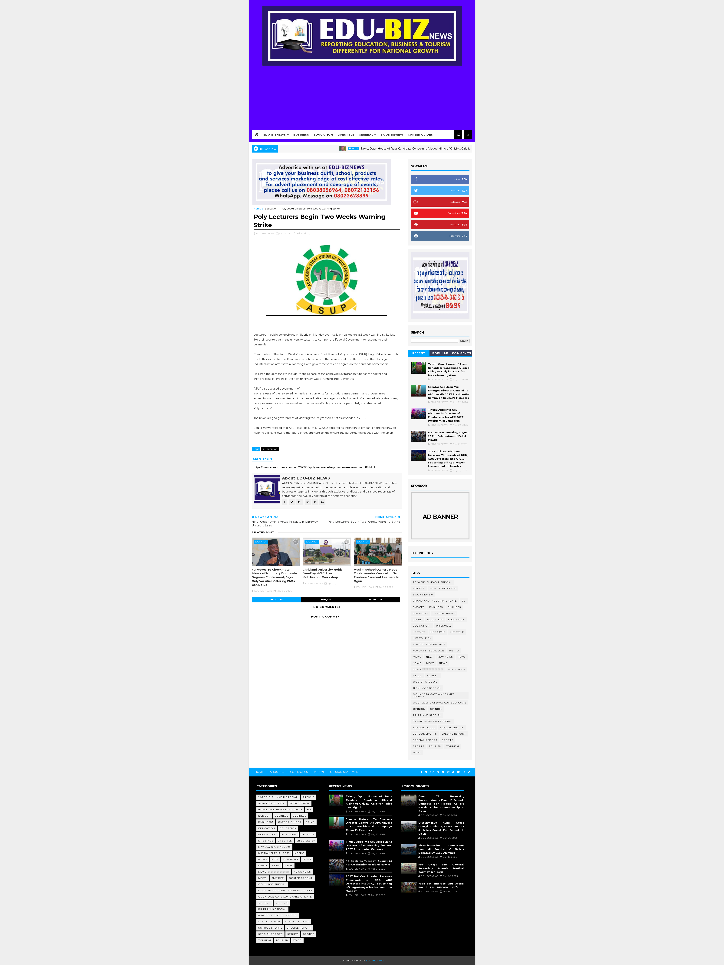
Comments (461, 353)
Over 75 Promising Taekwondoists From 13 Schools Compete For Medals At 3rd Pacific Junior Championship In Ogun (441, 803)
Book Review (392, 134)
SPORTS (418, 746)
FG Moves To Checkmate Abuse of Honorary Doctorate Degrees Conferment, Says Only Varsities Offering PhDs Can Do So (274, 577)
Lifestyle (345, 134)
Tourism (435, 746)
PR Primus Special (427, 715)
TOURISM (452, 746)
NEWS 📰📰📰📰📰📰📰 (428, 669)
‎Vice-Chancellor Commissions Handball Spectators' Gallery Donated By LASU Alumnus (441, 849)
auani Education (442, 588)
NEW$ (462, 656)
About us (277, 772)
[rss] (453, 772)
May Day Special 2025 (429, 644)
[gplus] (432, 772)
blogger (276, 599)
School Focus (424, 727)
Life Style (437, 632)
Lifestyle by (422, 638)
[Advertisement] (362, 95)
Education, (303, 233)
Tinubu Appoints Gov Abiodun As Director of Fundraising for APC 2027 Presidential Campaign (369, 845)
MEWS (417, 656)
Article (419, 588)
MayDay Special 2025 (428, 650)
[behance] (458, 772)
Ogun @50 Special (427, 688)
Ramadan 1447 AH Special (432, 721)
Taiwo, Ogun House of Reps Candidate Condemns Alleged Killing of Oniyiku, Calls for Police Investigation (383, 148)
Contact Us (299, 772)
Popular (440, 353)
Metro (454, 650)
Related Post (263, 532)
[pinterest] (438, 772)
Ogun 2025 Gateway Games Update (439, 702)
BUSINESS (454, 607)
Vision (319, 772)
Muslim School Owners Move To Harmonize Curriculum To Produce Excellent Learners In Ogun (376, 575)
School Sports (452, 727)
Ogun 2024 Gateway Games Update (434, 695)
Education (323, 134)
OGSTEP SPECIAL (425, 681)
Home (257, 208)
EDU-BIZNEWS (274, 134)
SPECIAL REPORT (425, 740)
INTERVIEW (444, 625)
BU (464, 600)
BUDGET (419, 607)
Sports (447, 740)
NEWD (417, 663)
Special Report (454, 733)
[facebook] (421, 772)
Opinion (419, 708)
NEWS (443, 663)
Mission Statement (345, 772)
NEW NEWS (445, 656)
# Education (270, 448)
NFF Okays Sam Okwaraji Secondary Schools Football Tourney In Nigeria (441, 868)
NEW (429, 656)
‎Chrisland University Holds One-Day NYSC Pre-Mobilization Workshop (323, 573)
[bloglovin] (443, 772)
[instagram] (464, 772)
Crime (417, 619)
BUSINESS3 (420, 613)
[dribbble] (448, 772)
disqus (326, 599)
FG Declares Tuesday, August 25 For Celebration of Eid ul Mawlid (448, 436)
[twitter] (426, 772)
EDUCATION (456, 619)
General (366, 134)
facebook (375, 599)
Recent (419, 353)
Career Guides (420, 134)
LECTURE (419, 632)
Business (301, 134)
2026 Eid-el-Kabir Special (432, 582)
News (308, 148)
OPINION (436, 708)
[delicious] (469, 772)
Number (433, 675)
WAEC (417, 752)
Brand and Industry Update (435, 600)
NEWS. (417, 675)
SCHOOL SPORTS (425, 733)
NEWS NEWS (457, 669)
